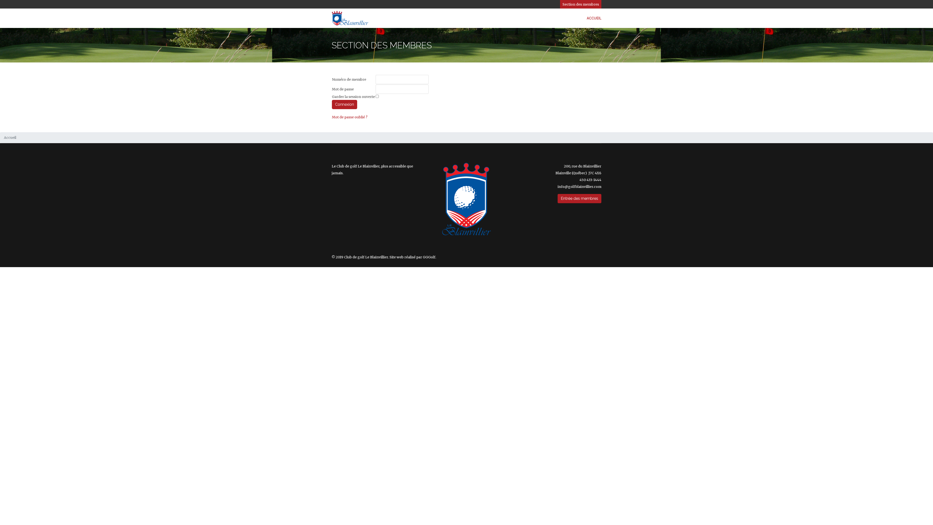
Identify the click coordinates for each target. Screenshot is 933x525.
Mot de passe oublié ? (349, 117)
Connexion (344, 104)
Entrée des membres (579, 198)
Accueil (594, 18)
